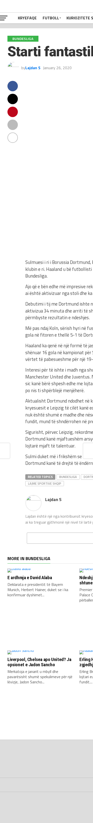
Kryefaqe (27, 18)
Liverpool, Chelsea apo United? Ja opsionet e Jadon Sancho (39, 662)
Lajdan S (32, 68)
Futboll (51, 18)
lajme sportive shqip (44, 483)
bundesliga (68, 476)
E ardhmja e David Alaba (29, 577)
